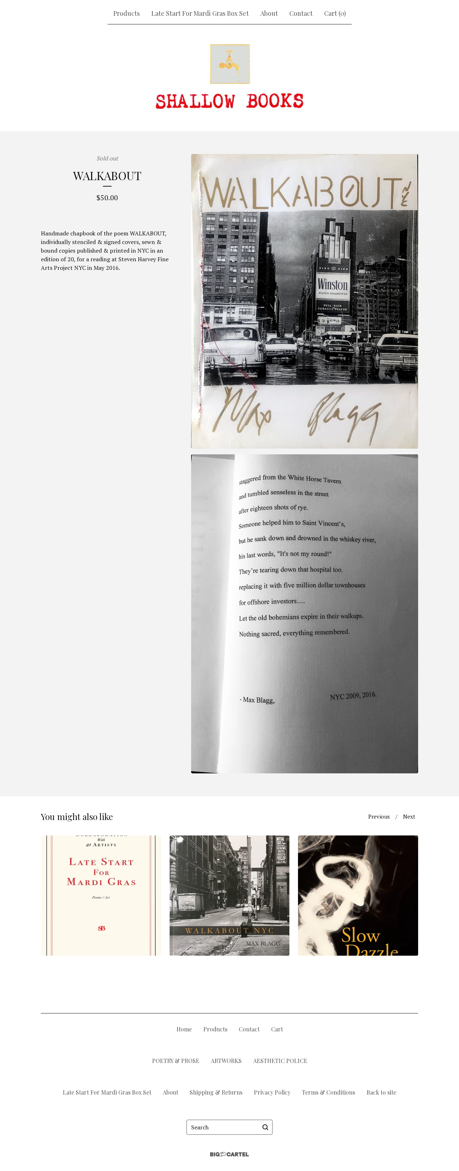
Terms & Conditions (328, 1092)
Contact (301, 13)
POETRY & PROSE (175, 1060)
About (269, 13)
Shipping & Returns (216, 1092)
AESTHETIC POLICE (280, 1060)
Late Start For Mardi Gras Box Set (200, 13)
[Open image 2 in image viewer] (304, 613)
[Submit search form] (265, 1127)
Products (126, 13)
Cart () (335, 13)
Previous (379, 816)
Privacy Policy (272, 1092)
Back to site (381, 1092)
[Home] (229, 76)
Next (409, 816)
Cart (277, 1029)
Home (184, 1029)
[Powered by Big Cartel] (229, 1154)
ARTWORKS (226, 1060)
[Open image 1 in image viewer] (304, 301)
